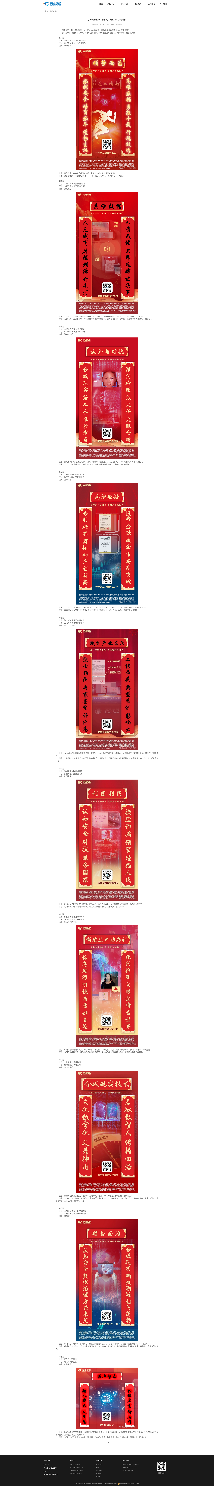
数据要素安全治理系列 (76, 1467)
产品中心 (111, 4)
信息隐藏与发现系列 (76, 1473)
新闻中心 (151, 4)
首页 (101, 4)
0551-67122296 (50, 1468)
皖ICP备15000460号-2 (110, 1483)
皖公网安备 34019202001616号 (129, 1483)
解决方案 (124, 4)
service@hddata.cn (51, 1474)
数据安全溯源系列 (75, 1465)
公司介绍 (99, 1465)
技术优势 (99, 1473)
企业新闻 (51, 11)
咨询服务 (138, 4)
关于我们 (163, 4)
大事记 (98, 1467)
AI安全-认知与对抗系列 (76, 1470)
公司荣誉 (99, 1470)
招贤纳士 (99, 1476)
